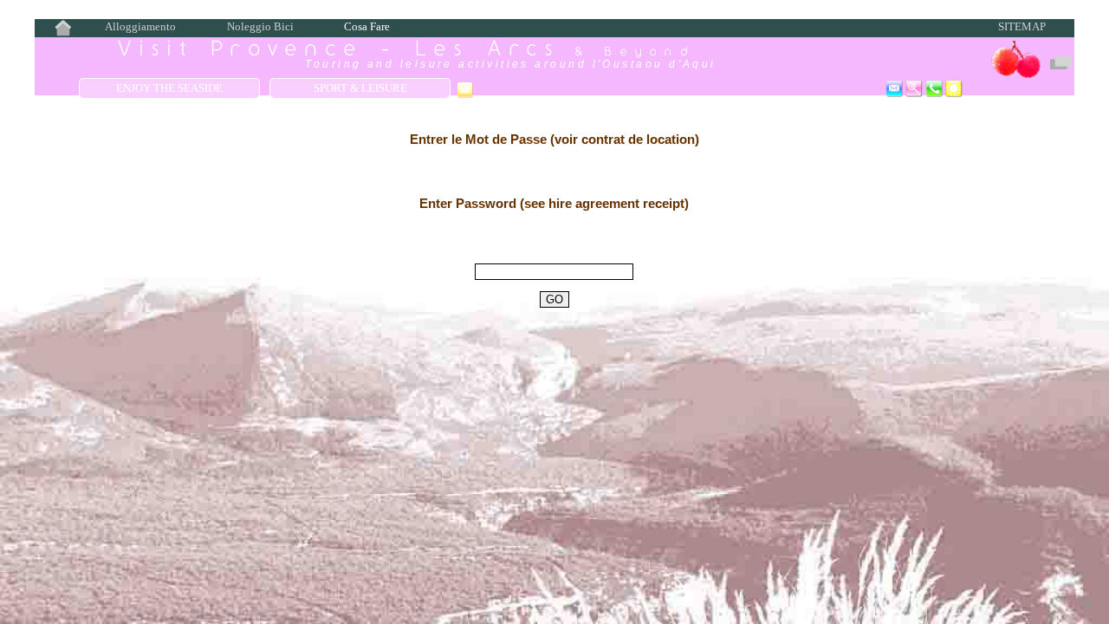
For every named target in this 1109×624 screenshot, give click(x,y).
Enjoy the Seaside (169, 88)
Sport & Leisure (360, 88)
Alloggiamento (140, 27)
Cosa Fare (367, 27)
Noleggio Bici (260, 27)
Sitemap (1022, 27)
